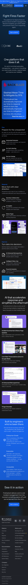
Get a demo (14, 32)
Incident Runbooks (19, 535)
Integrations (5, 551)
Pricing (3, 542)
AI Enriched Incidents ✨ (20, 533)
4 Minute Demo (18, 556)
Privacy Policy (5, 581)
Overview (4, 530)
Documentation (5, 553)
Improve (4, 538)
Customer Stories (19, 549)
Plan (3, 533)
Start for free (18, 5)
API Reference (5, 556)
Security (4, 572)
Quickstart (4, 549)
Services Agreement (7, 578)
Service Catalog (18, 538)
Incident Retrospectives (20, 540)
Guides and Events (19, 553)
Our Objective (5, 565)
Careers (4, 569)
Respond (4, 535)
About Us (4, 567)
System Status (5, 558)
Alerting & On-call (19, 530)
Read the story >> (18, 116)
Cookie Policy (5, 583)
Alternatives (18, 558)
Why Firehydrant (6, 540)
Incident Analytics (19, 542)
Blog (16, 551)
